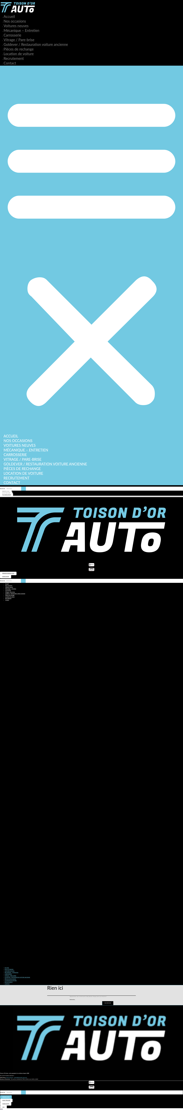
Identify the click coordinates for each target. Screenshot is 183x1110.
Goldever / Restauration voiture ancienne (36, 44)
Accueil (9, 16)
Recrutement (14, 58)
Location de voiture (19, 54)
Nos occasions (15, 21)
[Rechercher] (23, 489)
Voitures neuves (16, 26)
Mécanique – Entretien (21, 30)
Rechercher (2, 488)
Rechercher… (72, 999)
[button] (91, 250)
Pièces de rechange (19, 49)
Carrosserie (12, 35)
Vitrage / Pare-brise (19, 40)
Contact (10, 63)
